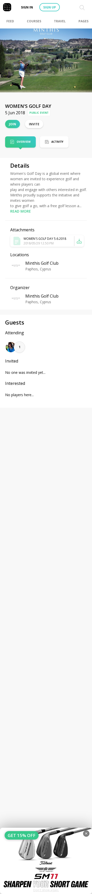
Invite (34, 124)
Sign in (27, 7)
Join (12, 124)
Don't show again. (46, 890)
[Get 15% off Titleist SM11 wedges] (46, 861)
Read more (20, 211)
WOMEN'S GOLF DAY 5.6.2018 (45, 238)
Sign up (49, 7)
